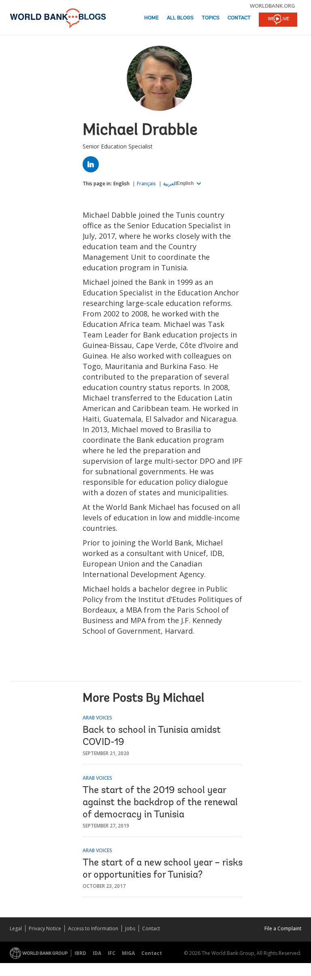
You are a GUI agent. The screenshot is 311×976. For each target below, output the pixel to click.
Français (146, 183)
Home (151, 18)
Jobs (130, 928)
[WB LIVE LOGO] (278, 20)
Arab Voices (97, 717)
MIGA (128, 953)
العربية (170, 183)
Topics (210, 18)
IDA (97, 953)
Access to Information (93, 928)
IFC (111, 953)
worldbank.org (272, 5)
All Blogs (180, 18)
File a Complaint (282, 928)
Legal (16, 928)
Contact (239, 18)
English (121, 183)
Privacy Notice (45, 928)
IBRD (80, 953)
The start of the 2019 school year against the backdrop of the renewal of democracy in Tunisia (160, 803)
